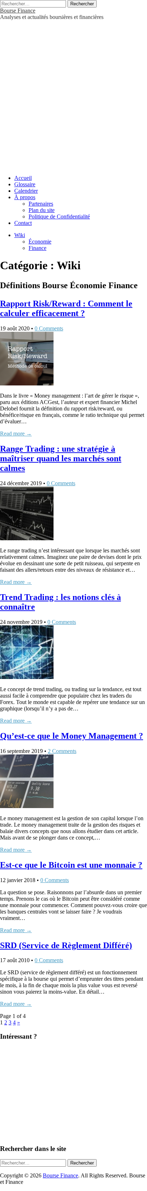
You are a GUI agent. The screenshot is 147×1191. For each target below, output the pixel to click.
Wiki (19, 235)
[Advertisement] (73, 94)
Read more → (16, 433)
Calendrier (26, 191)
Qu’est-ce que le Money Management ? (71, 735)
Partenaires (41, 204)
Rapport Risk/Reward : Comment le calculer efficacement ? (66, 308)
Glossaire (24, 184)
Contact (23, 223)
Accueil (23, 178)
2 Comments (62, 751)
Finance (37, 248)
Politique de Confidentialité (59, 216)
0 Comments (49, 328)
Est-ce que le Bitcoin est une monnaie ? (71, 865)
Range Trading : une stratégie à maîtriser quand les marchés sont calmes (60, 458)
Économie (40, 241)
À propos (24, 197)
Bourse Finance (17, 11)
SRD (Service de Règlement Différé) (66, 945)
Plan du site (42, 210)
